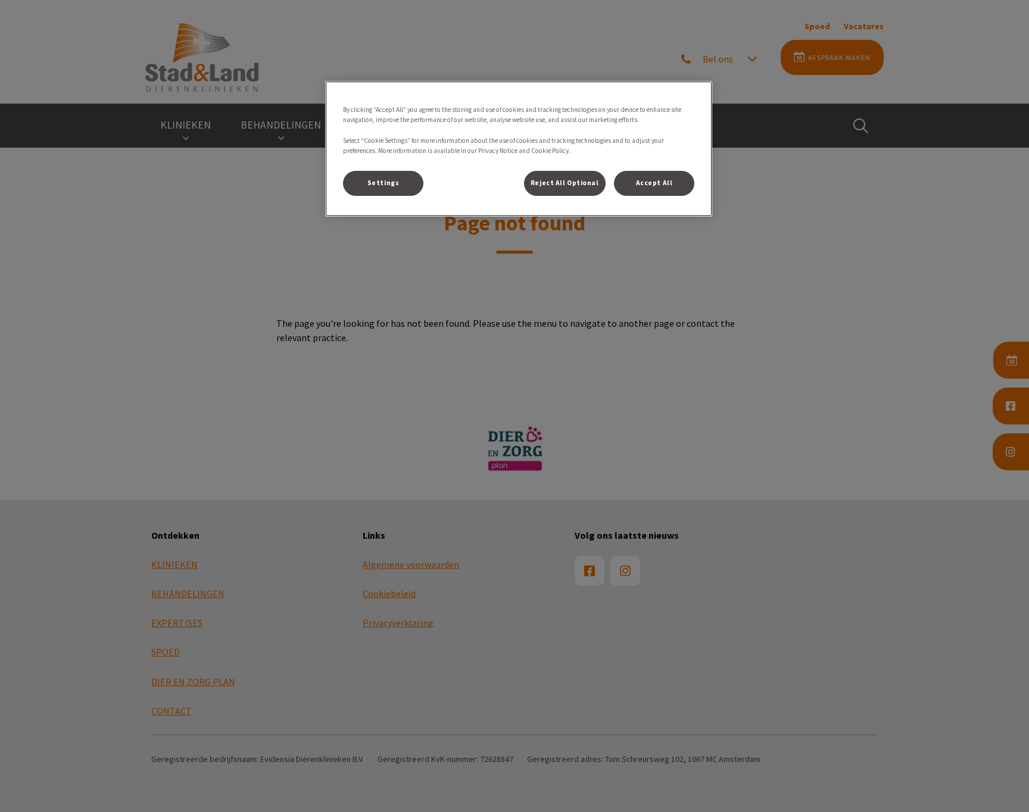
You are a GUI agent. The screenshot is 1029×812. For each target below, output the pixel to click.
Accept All (654, 183)
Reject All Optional (565, 183)
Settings (383, 183)
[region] (518, 148)
